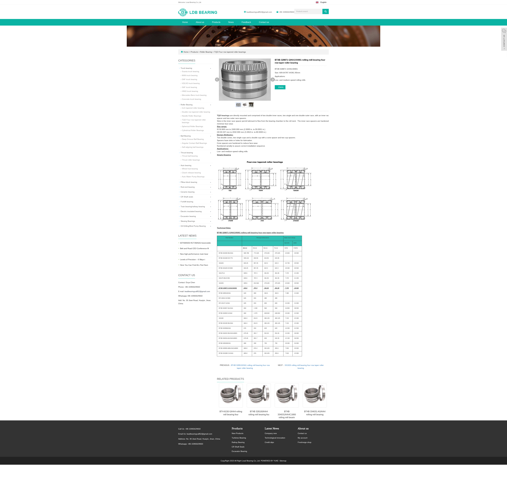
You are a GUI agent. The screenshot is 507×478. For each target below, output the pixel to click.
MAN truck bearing (190, 75)
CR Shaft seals (187, 197)
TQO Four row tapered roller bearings (230, 52)
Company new (271, 433)
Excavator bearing (188, 216)
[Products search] (325, 11)
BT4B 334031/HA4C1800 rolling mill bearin (287, 414)
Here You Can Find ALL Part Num (194, 265)
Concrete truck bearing (191, 99)
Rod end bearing (188, 187)
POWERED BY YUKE (270, 461)
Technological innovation (275, 438)
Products (216, 22)
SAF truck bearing (189, 87)
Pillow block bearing (189, 182)
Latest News (272, 428)
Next (273, 79)
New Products (237, 433)
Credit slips (269, 442)
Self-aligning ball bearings (192, 147)
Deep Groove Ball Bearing (193, 139)
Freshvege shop (304, 442)
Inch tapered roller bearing (193, 108)
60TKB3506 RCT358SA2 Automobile (195, 243)
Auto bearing (186, 165)
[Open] (504, 39)
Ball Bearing (186, 136)
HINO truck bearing (190, 91)
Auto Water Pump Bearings (193, 177)
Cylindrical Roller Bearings (193, 130)
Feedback (246, 22)
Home (185, 22)
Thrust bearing (187, 153)
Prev (217, 79)
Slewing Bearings (188, 221)
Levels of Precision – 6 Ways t (192, 259)
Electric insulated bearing (191, 211)
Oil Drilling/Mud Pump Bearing (193, 226)
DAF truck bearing (189, 79)
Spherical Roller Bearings (192, 126)
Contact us (264, 22)
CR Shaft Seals (238, 447)
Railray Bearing (238, 442)
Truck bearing (186, 68)
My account (302, 438)
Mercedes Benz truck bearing (194, 95)
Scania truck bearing (190, 71)
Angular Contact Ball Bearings (194, 143)
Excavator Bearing (239, 451)
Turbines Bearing (239, 438)
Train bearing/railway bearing (193, 206)
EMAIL (281, 87)
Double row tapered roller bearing (196, 112)
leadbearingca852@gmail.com (259, 12)
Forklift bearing (187, 202)
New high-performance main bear (194, 254)
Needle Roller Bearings (191, 116)
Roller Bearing (206, 52)
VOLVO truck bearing (191, 83)
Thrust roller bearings (191, 160)
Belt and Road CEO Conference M (194, 248)
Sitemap (283, 461)
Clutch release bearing (191, 173)
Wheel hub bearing (190, 169)
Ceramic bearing (187, 192)
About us (200, 22)
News (231, 22)
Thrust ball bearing (190, 156)
